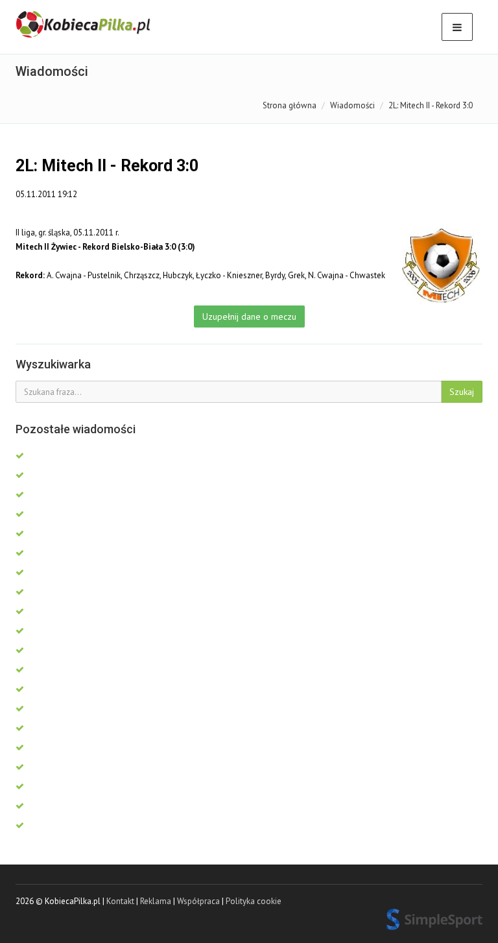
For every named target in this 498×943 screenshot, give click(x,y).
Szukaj (461, 392)
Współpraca (198, 901)
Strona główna (289, 105)
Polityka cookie (253, 901)
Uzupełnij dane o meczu (249, 316)
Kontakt (120, 901)
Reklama (155, 901)
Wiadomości (352, 105)
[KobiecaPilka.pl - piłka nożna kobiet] (84, 24)
